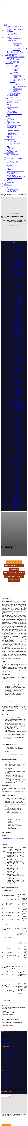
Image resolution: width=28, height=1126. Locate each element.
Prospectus (17, 287)
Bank (17, 269)
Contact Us (8, 196)
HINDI (15, 70)
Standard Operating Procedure (17, 358)
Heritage (17, 248)
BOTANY (15, 83)
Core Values (17, 304)
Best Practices (17, 369)
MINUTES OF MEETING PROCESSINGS (13, 132)
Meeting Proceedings (17, 433)
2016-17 (19, 411)
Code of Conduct (17, 298)
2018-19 (19, 414)
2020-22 (19, 429)
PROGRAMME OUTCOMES (14, 38)
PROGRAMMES (11, 40)
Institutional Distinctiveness (17, 371)
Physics (19, 325)
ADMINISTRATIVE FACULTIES (15, 57)
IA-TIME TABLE (11, 147)
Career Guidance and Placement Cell (17, 347)
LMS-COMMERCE (15, 143)
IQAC (5, 129)
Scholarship (17, 271)
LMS (8, 140)
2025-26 (19, 258)
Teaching (18, 300)
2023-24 (19, 255)
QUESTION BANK (12, 151)
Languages (17, 307)
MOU (8, 166)
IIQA (5, 186)
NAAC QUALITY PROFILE (14, 158)
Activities (15, 333)
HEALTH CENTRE (12, 164)
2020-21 (19, 278)
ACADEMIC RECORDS (13, 154)
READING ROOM (12, 112)
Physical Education (17, 330)
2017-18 (19, 412)
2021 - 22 (18, 418)
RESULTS (9, 150)
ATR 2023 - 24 (17, 503)
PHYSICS (15, 90)
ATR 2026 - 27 (17, 507)
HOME (5, 25)
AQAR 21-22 (8, 1081)
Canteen (17, 268)
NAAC (5, 157)
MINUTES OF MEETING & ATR (15, 134)
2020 (17, 488)
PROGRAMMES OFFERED (17, 43)
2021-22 (19, 253)
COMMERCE (13, 97)
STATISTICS (16, 45)
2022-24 (19, 431)
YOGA (9, 108)
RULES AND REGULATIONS (15, 52)
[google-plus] (3, 1117)
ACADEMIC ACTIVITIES (14, 125)
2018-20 (19, 428)
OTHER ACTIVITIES (12, 126)
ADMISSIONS (11, 58)
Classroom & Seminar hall (17, 272)
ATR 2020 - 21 (17, 499)
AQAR (5, 183)
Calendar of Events (17, 394)
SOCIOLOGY (16, 80)
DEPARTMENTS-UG (12, 65)
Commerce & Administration (19, 322)
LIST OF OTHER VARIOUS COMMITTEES (14, 178)
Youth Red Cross (17, 337)
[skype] (8, 1117)
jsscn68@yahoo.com (6, 1043)
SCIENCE (12, 82)
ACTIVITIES (7, 116)
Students (19, 303)
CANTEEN (10, 105)
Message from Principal (17, 261)
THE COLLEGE (11, 33)
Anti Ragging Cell (17, 406)
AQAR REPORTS (11, 136)
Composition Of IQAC (17, 426)
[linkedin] (6, 1117)
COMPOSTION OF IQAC (13, 130)
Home (15, 244)
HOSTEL (9, 104)
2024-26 (19, 432)
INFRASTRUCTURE (12, 102)
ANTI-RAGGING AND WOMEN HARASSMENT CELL (15, 171)
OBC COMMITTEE (12, 175)
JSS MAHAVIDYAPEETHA (14, 26)
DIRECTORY (10, 182)
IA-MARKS (10, 148)
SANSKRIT (16, 72)
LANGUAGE (13, 66)
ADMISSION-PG (14, 61)
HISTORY (16, 77)
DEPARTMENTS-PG (12, 96)
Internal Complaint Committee (17, 408)
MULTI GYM (10, 109)
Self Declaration (17, 421)
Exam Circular (17, 401)
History (19, 315)
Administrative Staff (17, 332)
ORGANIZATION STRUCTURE (15, 27)
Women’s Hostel (17, 266)
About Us (15, 246)
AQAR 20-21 (8, 1077)
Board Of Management (17, 251)
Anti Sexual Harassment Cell (17, 407)
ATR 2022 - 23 (17, 502)
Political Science (19, 319)
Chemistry (18, 326)
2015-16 (19, 410)
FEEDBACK (10, 137)
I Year (17, 385)
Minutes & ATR (17, 444)
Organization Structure (17, 262)
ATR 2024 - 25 (17, 504)
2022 (17, 490)
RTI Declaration (17, 422)
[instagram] (13, 1117)
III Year (17, 387)
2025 (17, 495)
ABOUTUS (7, 30)
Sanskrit (19, 311)
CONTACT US (8, 180)
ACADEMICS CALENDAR (14, 51)
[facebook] (1, 1117)
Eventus (20, 1115)
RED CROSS (10, 119)
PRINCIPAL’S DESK (12, 36)
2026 (17, 496)
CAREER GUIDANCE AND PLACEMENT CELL (14, 162)
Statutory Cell (15, 403)
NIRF (15, 486)
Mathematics (19, 328)
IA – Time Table (17, 390)
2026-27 (19, 259)
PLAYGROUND (11, 111)
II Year (17, 386)
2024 (17, 493)
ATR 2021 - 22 (17, 500)
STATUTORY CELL (9, 169)
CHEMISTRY (16, 84)
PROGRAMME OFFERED (20, 48)
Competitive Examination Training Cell (17, 275)
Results (17, 399)
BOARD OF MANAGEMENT (15, 29)
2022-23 (19, 254)
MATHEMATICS (17, 89)
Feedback (17, 446)
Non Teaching (18, 301)
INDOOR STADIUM (12, 107)
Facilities (15, 264)
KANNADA (16, 68)
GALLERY (7, 123)
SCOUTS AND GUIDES (13, 122)
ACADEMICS (7, 37)
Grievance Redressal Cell (17, 404)
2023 (17, 492)
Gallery (15, 508)
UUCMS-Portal (8, 185)
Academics (15, 273)
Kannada (18, 308)
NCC (17, 336)
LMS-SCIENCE (14, 144)
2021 (17, 489)
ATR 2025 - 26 (17, 506)
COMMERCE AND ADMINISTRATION (15, 93)
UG (11, 41)
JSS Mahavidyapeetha (17, 250)
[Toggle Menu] (14, 242)
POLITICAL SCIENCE (19, 79)
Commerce (17, 321)
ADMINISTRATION (9, 55)
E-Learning (15, 383)
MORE (5, 160)
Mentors (16, 372)
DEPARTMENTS (8, 64)
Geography (18, 318)
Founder (17, 247)
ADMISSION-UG (14, 59)
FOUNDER (10, 32)
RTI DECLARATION (12, 190)
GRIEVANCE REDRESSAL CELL (16, 176)
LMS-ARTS (13, 141)
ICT (8, 146)
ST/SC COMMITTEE (12, 173)
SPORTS (9, 118)
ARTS (11, 73)
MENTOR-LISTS (11, 165)
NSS (8, 121)
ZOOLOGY (16, 91)
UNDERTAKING (11, 192)
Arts (17, 314)
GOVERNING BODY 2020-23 (15, 34)
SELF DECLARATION (13, 189)
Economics (18, 316)
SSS (16, 475)
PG (11, 47)
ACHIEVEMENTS (9, 153)
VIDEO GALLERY (12, 128)
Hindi (18, 312)
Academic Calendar (17, 276)
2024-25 (19, 257)
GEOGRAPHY (17, 76)
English (19, 310)
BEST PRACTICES (12, 54)
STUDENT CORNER (9, 139)
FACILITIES (7, 98)
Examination (15, 389)
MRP (8, 168)
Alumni (3, 196)
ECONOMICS (17, 75)
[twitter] (11, 1117)
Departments (15, 305)
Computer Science (18, 329)
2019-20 (19, 415)
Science (17, 323)
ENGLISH (16, 69)
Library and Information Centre (17, 265)
